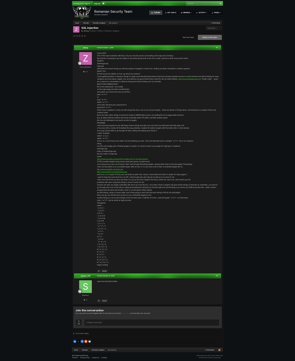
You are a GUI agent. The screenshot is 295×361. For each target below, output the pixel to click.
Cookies (104, 357)
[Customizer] (103, 3)
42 (86, 300)
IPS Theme (76, 355)
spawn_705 (85, 276)
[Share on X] (78, 341)
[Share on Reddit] (85, 341)
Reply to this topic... (95, 322)
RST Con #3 (171, 12)
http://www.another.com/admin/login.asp (112, 172)
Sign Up (97, 3)
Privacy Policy (85, 357)
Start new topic (188, 37)
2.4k (86, 72)
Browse (186, 12)
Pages (217, 12)
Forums (156, 12)
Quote (104, 271)
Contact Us (95, 357)
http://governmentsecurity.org (190, 79)
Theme (74, 357)
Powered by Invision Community (210, 357)
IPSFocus (85, 355)
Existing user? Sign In (82, 3)
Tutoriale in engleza (111, 31)
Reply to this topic (210, 37)
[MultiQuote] (99, 271)
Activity (202, 12)
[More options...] (217, 47)
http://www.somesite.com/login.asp (110, 169)
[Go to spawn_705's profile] (85, 286)
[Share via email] (89, 341)
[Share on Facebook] (82, 341)
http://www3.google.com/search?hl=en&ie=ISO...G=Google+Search (122, 159)
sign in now (126, 313)
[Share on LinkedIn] (74, 341)
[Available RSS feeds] (219, 350)
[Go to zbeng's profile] (76, 29)
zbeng (86, 31)
